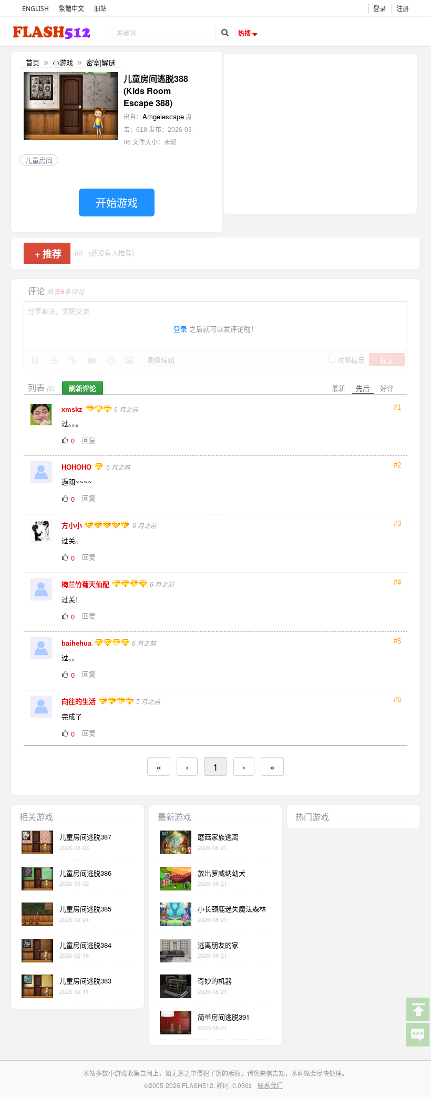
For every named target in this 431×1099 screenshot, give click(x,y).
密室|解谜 (100, 62)
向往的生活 (79, 702)
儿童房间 (39, 160)
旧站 (100, 8)
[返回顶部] (417, 1008)
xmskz (73, 409)
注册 (402, 8)
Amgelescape (163, 116)
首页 (32, 62)
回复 (89, 440)
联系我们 (270, 1085)
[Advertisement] (320, 132)
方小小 (72, 526)
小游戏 (63, 62)
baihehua (77, 643)
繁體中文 (71, 8)
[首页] (52, 32)
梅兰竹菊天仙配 (86, 584)
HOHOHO (77, 467)
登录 (379, 8)
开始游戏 (117, 202)
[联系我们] (417, 1033)
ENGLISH (35, 8)
